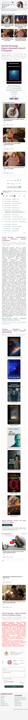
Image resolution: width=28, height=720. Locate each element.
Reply (22, 652)
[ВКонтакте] (10, 98)
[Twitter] (18, 98)
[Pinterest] (16, 98)
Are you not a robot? (7, 678)
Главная (3, 696)
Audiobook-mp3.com (23, 709)
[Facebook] (12, 98)
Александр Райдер (16, 87)
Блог (2, 699)
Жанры (2, 697)
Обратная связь (5, 705)
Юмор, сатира (18, 705)
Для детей (17, 700)
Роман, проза (18, 702)
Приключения (18, 703)
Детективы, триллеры (20, 699)
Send (14, 686)
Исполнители (4, 703)
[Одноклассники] (14, 98)
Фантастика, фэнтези (5, 55)
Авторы (3, 702)
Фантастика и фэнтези (20, 697)
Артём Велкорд (16, 85)
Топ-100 (3, 700)
